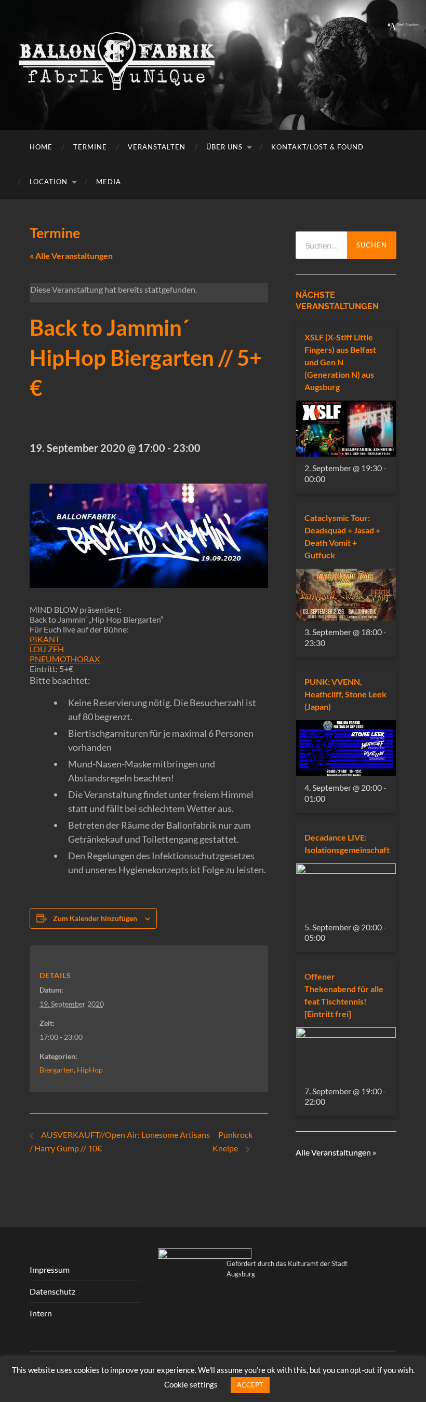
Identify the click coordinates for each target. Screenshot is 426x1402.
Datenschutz (52, 1291)
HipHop (90, 1069)
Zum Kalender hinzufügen (95, 918)
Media (108, 181)
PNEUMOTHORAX (65, 659)
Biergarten (56, 1069)
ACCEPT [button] (250, 1385)
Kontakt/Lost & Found (317, 147)
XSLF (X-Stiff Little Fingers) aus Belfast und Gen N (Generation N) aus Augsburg (340, 362)
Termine (90, 147)
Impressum (50, 1269)
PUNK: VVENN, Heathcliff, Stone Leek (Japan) (345, 694)
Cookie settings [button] (191, 1384)
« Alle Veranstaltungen (71, 255)
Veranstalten (156, 147)
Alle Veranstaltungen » (336, 1152)
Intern (41, 1313)
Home (41, 147)
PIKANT (45, 639)
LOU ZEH (47, 649)
